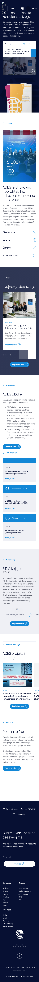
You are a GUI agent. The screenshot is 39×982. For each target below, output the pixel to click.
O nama (5, 891)
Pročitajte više (11, 345)
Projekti (5, 894)
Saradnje (6, 897)
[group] (17, 681)
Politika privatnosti (12, 976)
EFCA (20, 900)
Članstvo (6, 921)
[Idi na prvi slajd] (23, 354)
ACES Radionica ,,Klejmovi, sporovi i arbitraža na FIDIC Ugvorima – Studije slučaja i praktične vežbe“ (16, 504)
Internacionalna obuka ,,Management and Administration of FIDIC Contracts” (14, 533)
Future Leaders (8, 927)
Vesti (4, 900)
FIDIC (20, 897)
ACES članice (23, 894)
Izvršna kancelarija (25, 891)
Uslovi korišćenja (27, 976)
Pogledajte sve (18, 364)
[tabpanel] (19, 58)
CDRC (5, 906)
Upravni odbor (23, 888)
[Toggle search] (28, 8)
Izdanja (5, 918)
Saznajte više (10, 446)
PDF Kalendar (11, 453)
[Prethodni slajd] (33, 45)
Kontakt (5, 903)
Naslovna (6, 888)
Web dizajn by (19, 970)
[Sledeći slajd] (33, 53)
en (36, 8)
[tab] (3, 355)
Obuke (5, 915)
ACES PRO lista (8, 924)
